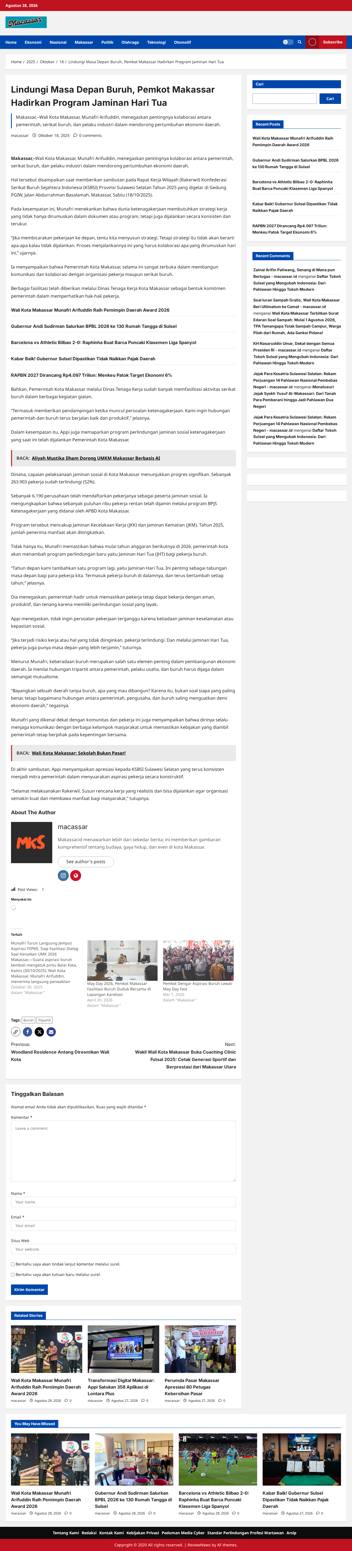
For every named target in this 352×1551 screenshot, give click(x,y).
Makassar (84, 42)
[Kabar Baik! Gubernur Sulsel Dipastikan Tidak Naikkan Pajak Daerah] (302, 1459)
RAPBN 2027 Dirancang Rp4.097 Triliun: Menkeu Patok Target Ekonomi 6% (91, 375)
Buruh (28, 1020)
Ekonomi (33, 42)
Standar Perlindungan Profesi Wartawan (245, 1532)
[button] (299, 42)
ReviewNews (199, 1544)
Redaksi (89, 1532)
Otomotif (182, 42)
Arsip (291, 1532)
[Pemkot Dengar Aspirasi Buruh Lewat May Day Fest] (198, 960)
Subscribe (332, 42)
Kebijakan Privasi (143, 1532)
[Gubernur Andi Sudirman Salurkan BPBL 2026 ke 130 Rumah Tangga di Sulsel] (134, 1459)
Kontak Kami (111, 1532)
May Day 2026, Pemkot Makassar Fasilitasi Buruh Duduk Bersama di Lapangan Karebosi (119, 989)
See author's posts (85, 861)
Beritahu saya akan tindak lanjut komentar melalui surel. (68, 1264)
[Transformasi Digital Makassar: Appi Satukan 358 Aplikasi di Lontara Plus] (123, 1349)
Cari (259, 84)
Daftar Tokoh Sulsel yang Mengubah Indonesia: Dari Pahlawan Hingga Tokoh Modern (297, 283)
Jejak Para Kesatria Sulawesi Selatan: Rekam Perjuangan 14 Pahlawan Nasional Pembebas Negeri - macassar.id (295, 380)
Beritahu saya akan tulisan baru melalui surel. (58, 1274)
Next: (185, 1056)
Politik (107, 42)
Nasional (58, 42)
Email (17, 1217)
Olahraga (130, 42)
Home (11, 42)
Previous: (60, 1052)
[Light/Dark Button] (288, 42)
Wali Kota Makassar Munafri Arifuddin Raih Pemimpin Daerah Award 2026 (90, 310)
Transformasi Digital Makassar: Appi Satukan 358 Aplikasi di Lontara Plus (121, 1387)
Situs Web (20, 1240)
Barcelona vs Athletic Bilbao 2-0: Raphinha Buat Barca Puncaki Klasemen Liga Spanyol (103, 342)
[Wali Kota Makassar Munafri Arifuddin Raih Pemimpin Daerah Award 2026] (46, 1349)
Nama (18, 1193)
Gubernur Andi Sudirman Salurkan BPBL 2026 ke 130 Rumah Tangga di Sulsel (94, 326)
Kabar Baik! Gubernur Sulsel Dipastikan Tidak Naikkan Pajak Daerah (83, 358)
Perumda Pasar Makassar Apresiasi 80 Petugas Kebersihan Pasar (192, 1387)
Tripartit (44, 1020)
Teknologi (156, 42)
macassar (20, 135)
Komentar (21, 1117)
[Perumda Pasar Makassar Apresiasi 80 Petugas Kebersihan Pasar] (200, 1349)
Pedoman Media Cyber (183, 1532)
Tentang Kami (66, 1532)
